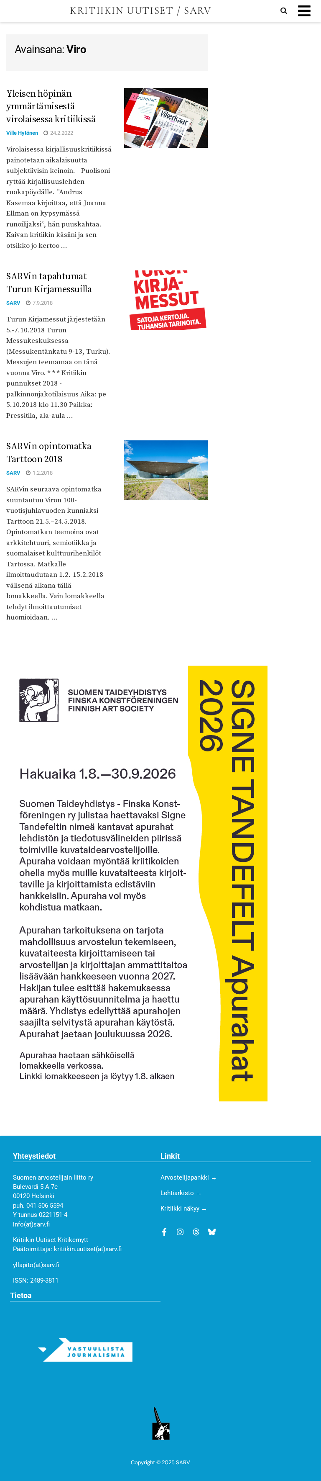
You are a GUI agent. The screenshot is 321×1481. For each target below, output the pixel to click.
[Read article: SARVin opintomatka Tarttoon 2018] (166, 470)
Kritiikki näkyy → (183, 1208)
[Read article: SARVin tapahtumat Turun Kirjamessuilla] (166, 300)
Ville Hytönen (22, 133)
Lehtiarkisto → (181, 1193)
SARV (13, 303)
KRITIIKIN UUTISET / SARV (140, 11)
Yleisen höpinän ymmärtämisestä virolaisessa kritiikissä (50, 107)
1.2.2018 (42, 473)
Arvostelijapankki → (188, 1177)
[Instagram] (180, 1232)
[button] (304, 11)
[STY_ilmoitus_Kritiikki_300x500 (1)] (137, 882)
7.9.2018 (42, 303)
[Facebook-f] (164, 1232)
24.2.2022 (61, 133)
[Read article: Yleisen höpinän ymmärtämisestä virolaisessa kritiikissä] (166, 118)
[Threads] (196, 1232)
